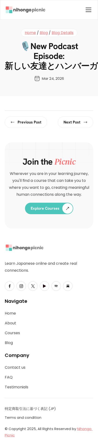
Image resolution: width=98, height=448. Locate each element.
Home (30, 32)
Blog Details (63, 32)
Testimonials (16, 387)
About (10, 323)
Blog (44, 32)
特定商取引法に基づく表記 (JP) (30, 408)
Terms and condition (23, 417)
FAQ (9, 377)
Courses (12, 333)
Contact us (15, 367)
